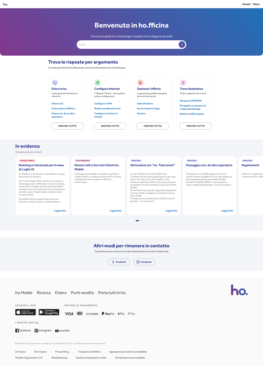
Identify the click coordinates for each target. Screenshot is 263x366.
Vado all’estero (145, 103)
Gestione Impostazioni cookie (91, 357)
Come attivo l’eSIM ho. (64, 108)
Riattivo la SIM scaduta (192, 113)
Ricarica (44, 292)
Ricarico (141, 113)
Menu (256, 4)
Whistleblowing (59, 357)
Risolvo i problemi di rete (107, 108)
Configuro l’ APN (103, 103)
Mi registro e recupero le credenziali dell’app (193, 107)
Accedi (246, 4)
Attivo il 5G (57, 103)
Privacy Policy (62, 351)
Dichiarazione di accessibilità (130, 357)
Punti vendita (82, 292)
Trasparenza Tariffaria (89, 351)
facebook (25, 330)
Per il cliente (41, 351)
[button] (137, 220)
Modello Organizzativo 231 (29, 357)
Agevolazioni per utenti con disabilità (128, 351)
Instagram (44, 330)
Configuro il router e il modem (106, 115)
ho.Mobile (23, 292)
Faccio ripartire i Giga (148, 108)
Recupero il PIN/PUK (191, 100)
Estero (61, 292)
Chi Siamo (20, 351)
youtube (64, 330)
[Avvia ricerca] (182, 44)
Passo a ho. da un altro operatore (63, 115)
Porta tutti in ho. (112, 292)
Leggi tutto (60, 210)
